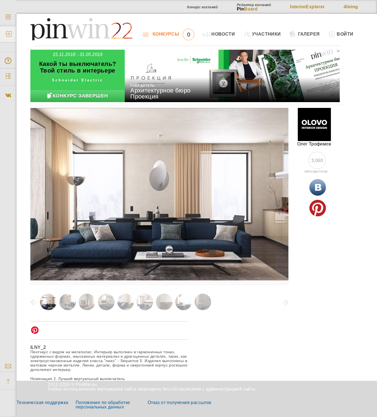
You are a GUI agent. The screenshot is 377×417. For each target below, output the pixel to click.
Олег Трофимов (314, 144)
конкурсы (171, 34)
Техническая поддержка (42, 402)
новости (223, 34)
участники (266, 34)
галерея (309, 34)
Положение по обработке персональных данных (103, 404)
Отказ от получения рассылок (179, 402)
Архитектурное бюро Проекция (160, 93)
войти (345, 34)
